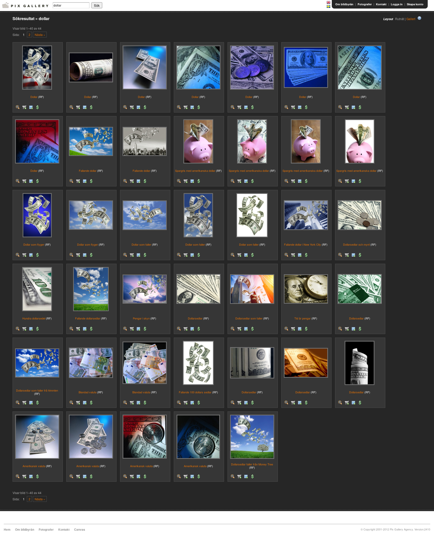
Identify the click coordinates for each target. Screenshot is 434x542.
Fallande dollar (87, 171)
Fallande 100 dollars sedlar (195, 392)
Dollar (33, 97)
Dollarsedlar (195, 318)
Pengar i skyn (141, 318)
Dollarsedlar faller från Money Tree (252, 464)
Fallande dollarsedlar (87, 318)
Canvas (79, 529)
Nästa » (40, 34)
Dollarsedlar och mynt (356, 244)
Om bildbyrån (344, 4)
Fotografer (365, 4)
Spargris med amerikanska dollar (195, 171)
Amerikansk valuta (34, 466)
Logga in (397, 4)
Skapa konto (415, 4)
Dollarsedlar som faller (248, 318)
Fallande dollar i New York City (302, 244)
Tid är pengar (302, 318)
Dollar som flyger (33, 244)
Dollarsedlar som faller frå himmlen (37, 390)
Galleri (410, 19)
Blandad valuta (87, 392)
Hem (7, 529)
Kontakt (381, 4)
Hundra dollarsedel (33, 318)
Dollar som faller (141, 244)
